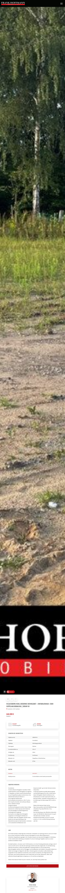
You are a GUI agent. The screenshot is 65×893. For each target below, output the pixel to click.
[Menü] (61, 3)
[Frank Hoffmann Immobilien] (13, 3)
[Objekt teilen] (11, 699)
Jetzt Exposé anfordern (32, 866)
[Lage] (4, 691)
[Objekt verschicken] (8, 699)
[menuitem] (61, 3)
